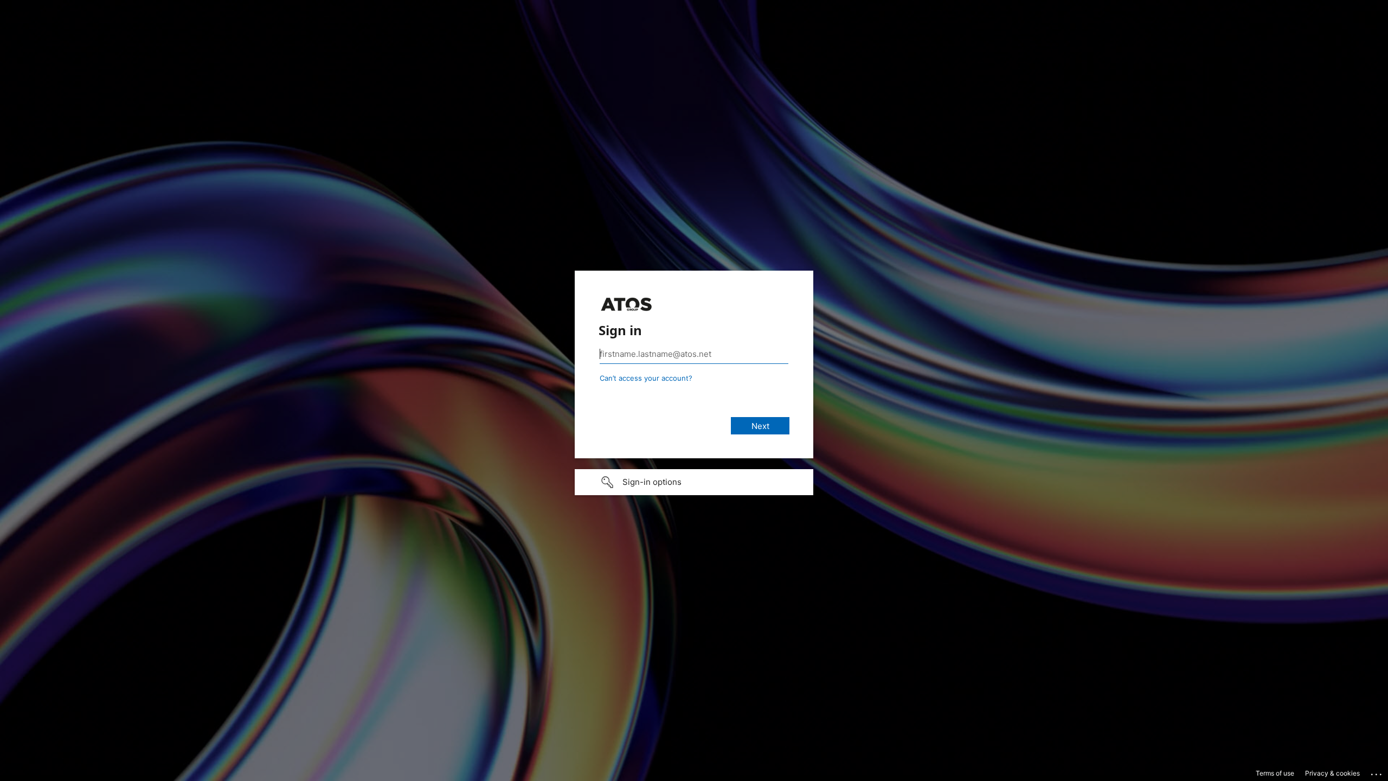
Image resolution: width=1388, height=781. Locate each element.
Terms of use (1275, 773)
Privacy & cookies (1332, 773)
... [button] (1377, 771)
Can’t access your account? (646, 378)
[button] (694, 482)
